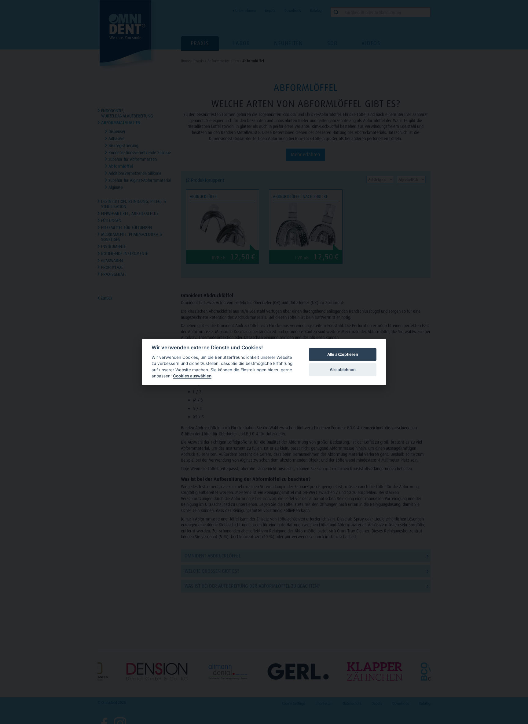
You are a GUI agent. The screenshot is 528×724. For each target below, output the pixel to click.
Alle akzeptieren (342, 354)
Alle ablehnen (343, 369)
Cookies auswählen (192, 375)
